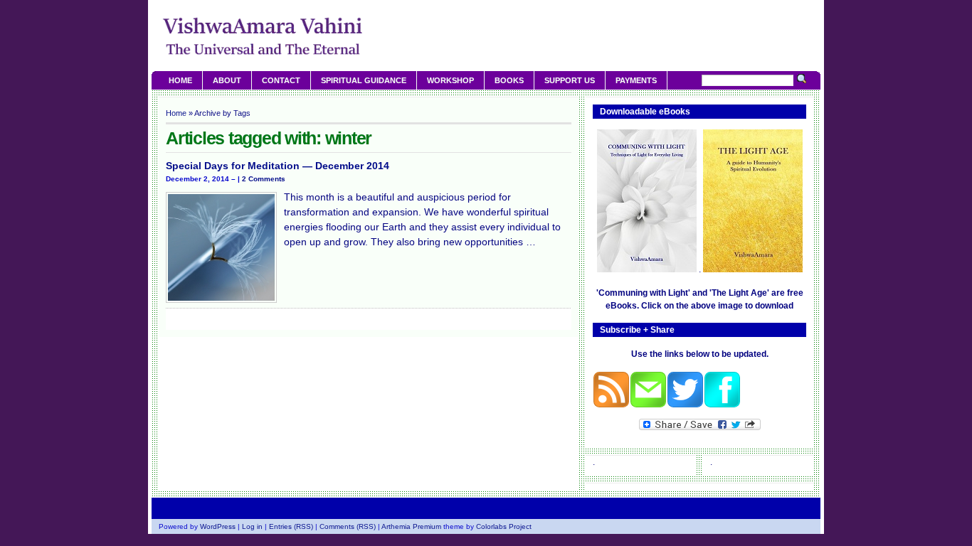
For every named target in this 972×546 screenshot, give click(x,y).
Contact (281, 80)
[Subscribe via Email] (648, 405)
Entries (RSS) (291, 526)
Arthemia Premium (411, 526)
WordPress (218, 526)
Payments (636, 80)
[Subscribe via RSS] (611, 405)
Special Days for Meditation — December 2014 (277, 165)
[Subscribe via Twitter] (685, 405)
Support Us (569, 80)
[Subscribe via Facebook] (722, 405)
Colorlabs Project (504, 526)
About (227, 80)
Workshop (450, 80)
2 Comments (263, 179)
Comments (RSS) (347, 526)
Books (509, 80)
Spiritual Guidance (363, 80)
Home (180, 80)
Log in (252, 526)
